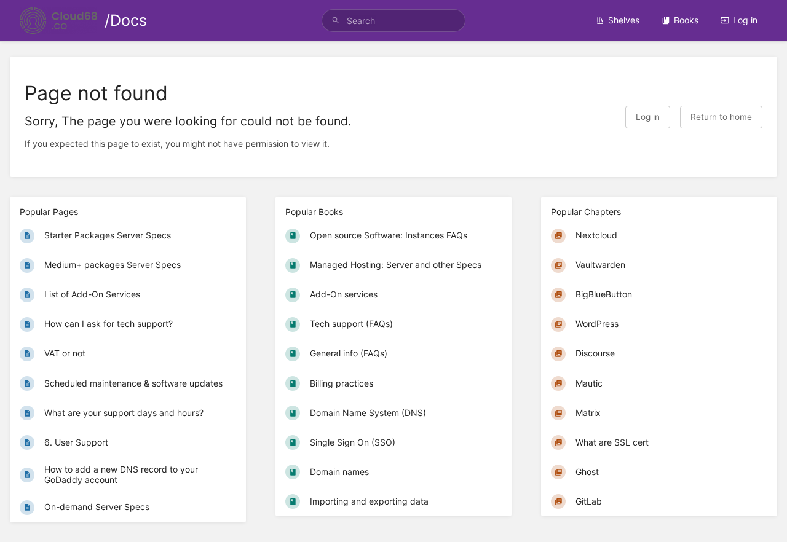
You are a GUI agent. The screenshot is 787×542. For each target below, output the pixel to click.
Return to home (721, 117)
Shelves (623, 20)
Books (686, 20)
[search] (393, 20)
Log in (745, 20)
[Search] (335, 20)
